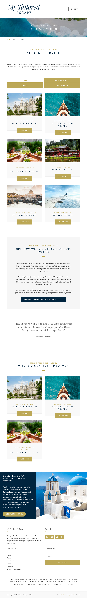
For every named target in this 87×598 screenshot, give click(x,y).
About (9, 558)
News (9, 564)
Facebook (47, 537)
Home (9, 39)
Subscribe (62, 562)
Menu (75, 9)
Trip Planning (62, 85)
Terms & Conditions (14, 570)
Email (61, 537)
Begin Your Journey (14, 514)
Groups (25, 85)
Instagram (52, 537)
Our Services (11, 561)
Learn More (24, 130)
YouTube (57, 537)
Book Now (10, 567)
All (25, 80)
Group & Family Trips (24, 171)
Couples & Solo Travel (62, 124)
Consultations (61, 80)
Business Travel (62, 215)
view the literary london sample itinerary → (43, 299)
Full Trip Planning (24, 123)
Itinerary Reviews (24, 215)
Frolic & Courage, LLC (66, 595)
